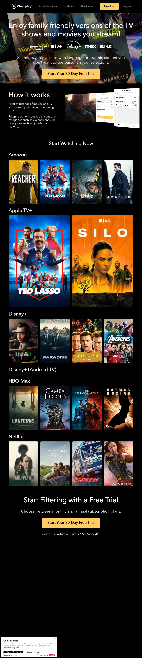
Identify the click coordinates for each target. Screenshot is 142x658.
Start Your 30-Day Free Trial (71, 74)
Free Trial (109, 6)
